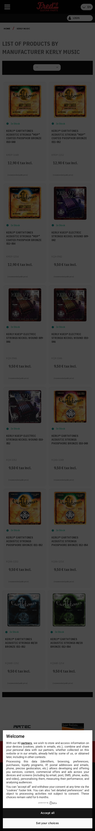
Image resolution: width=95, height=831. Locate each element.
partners (26, 743)
